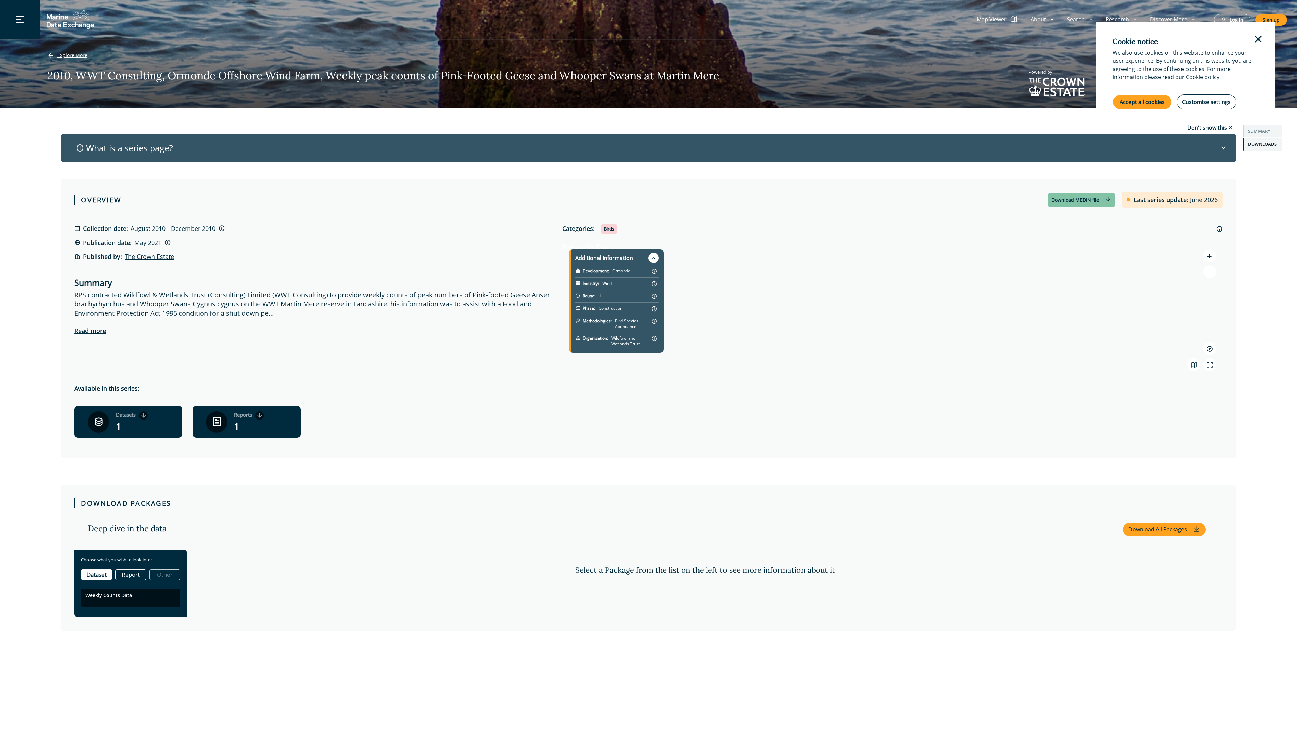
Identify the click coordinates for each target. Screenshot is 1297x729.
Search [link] (1076, 19)
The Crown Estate (149, 256)
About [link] (1038, 19)
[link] (67, 56)
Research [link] (1117, 19)
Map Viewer (992, 19)
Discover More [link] (1168, 19)
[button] (1164, 529)
